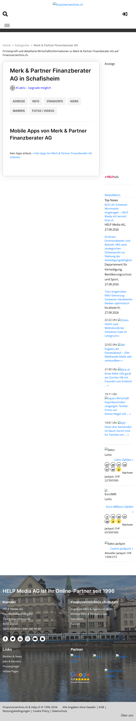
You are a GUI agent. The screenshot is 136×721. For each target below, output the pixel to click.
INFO (35, 101)
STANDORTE (55, 101)
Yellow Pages (10, 671)
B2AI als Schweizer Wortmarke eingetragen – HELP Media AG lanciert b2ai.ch (116, 212)
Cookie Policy (41, 711)
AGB (101, 707)
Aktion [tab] (116, 195)
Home (7, 45)
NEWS (74, 101)
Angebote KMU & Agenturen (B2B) (91, 609)
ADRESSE (19, 101)
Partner (75, 624)
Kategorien (22, 45)
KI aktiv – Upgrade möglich (33, 88)
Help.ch (35, 707)
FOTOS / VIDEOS (43, 111)
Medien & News (12, 656)
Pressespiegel (11, 666)
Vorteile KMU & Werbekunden (89, 614)
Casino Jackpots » (121, 549)
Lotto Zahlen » (123, 460)
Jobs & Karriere (12, 661)
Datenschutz (59, 711)
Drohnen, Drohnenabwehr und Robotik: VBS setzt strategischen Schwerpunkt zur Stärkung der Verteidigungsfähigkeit (118, 248)
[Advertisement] (120, 119)
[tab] (108, 195)
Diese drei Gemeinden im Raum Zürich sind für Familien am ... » (118, 430)
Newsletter (77, 619)
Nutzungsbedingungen (16, 711)
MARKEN (19, 111)
